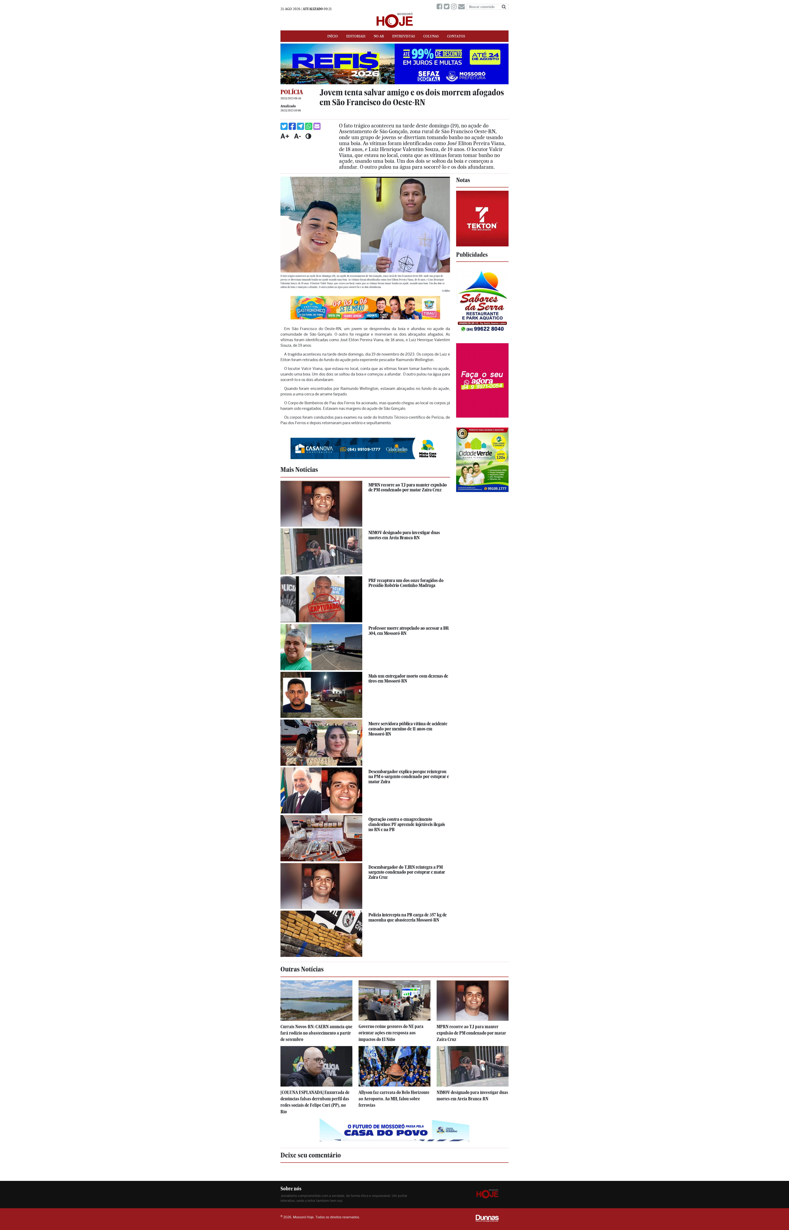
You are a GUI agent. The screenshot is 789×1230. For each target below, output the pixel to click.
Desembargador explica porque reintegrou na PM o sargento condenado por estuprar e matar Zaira (408, 776)
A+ (285, 136)
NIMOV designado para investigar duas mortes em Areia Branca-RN (404, 535)
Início (332, 36)
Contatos (456, 36)
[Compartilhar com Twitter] (284, 126)
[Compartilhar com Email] (317, 126)
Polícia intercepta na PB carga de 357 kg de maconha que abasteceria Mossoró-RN (407, 917)
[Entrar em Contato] (462, 6)
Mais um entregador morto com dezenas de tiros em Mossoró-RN (408, 678)
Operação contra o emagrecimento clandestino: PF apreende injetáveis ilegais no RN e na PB (406, 824)
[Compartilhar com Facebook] (292, 126)
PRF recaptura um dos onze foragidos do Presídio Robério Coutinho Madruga (406, 582)
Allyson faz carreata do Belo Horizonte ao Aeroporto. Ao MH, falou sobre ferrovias (394, 1099)
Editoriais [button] (356, 36)
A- (297, 136)
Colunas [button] (431, 36)
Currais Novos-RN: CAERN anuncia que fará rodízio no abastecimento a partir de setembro (316, 1033)
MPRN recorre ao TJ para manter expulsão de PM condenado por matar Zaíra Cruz (407, 487)
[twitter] (447, 6)
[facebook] (440, 6)
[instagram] (454, 6)
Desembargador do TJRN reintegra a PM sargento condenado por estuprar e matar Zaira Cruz (406, 872)
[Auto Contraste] (308, 136)
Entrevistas (403, 36)
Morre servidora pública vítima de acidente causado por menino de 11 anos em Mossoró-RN (407, 729)
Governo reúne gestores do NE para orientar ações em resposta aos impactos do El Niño (391, 1033)
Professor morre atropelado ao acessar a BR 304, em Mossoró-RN (408, 630)
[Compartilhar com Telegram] (300, 126)
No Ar (379, 36)
